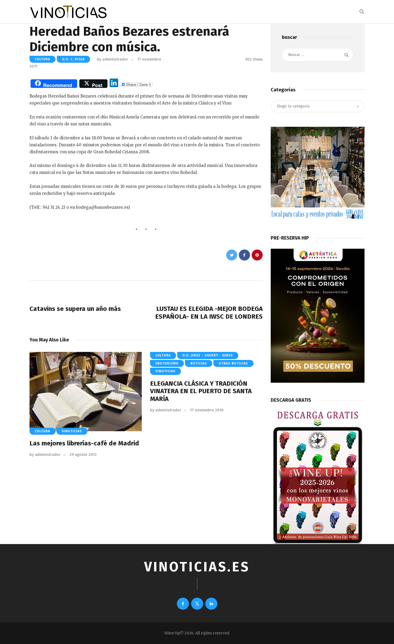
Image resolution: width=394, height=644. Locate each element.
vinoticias (72, 431)
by (112, 59)
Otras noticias (233, 363)
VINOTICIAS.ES (197, 567)
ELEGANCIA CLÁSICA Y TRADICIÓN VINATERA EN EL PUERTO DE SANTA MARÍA (201, 391)
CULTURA (42, 59)
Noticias (198, 363)
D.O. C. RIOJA (73, 59)
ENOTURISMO (167, 363)
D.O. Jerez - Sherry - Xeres (208, 355)
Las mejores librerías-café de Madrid (84, 443)
